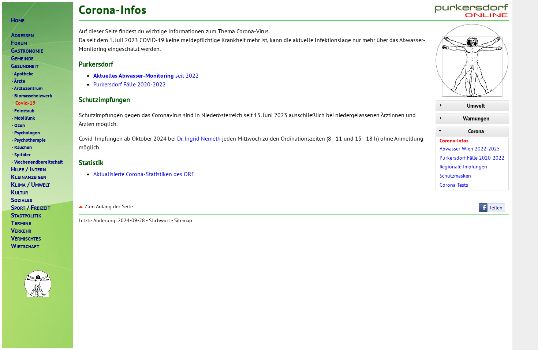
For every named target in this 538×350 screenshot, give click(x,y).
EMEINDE (22, 58)
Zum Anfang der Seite (109, 206)
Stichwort (159, 220)
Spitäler (21, 154)
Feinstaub (23, 110)
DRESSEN (22, 35)
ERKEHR (21, 231)
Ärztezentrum (27, 88)
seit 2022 (146, 75)
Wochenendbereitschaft (37, 162)
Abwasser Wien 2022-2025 (470, 148)
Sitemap (183, 220)
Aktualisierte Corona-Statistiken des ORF (143, 174)
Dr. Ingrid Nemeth (199, 138)
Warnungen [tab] (476, 118)
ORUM (19, 43)
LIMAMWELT (30, 185)
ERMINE (21, 223)
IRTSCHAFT (25, 246)
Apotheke (23, 73)
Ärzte (18, 81)
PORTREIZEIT (30, 208)
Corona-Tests (454, 185)
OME (18, 20)
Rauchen (22, 147)
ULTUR (19, 192)
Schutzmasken (455, 175)
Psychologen (26, 132)
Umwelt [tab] (476, 105)
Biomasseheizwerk (32, 95)
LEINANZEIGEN (28, 177)
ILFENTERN (28, 169)
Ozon (18, 125)
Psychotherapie (29, 140)
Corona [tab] (476, 131)
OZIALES (21, 200)
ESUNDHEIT (24, 66)
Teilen (495, 207)
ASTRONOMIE (27, 51)
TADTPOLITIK (26, 215)
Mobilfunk (23, 118)
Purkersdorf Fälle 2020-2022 (472, 157)
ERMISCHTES (26, 238)
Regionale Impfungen (463, 166)
